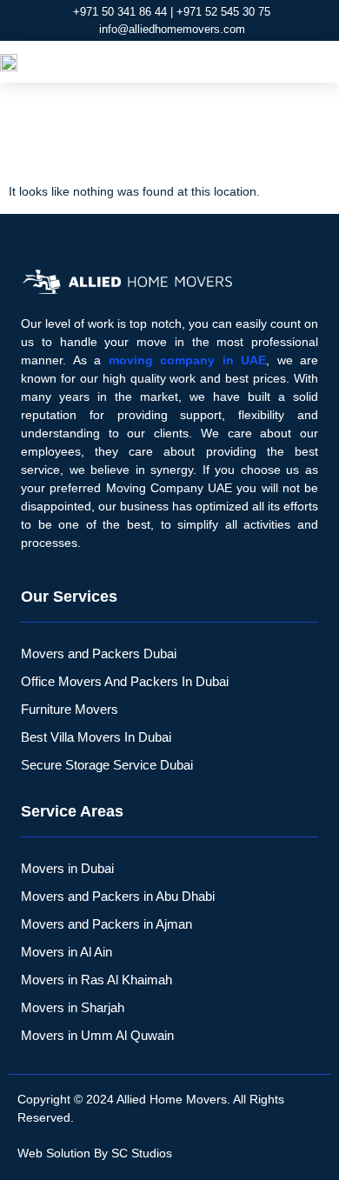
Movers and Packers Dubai (98, 653)
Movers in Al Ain (66, 951)
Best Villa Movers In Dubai (96, 737)
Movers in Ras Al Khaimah (96, 979)
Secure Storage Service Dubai (107, 764)
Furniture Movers (69, 709)
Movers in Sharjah (72, 1007)
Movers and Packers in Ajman (106, 924)
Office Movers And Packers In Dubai (125, 681)
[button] (318, 62)
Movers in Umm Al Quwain (97, 1035)
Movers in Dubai (67, 868)
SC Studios (141, 1153)
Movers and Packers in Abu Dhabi (118, 896)
